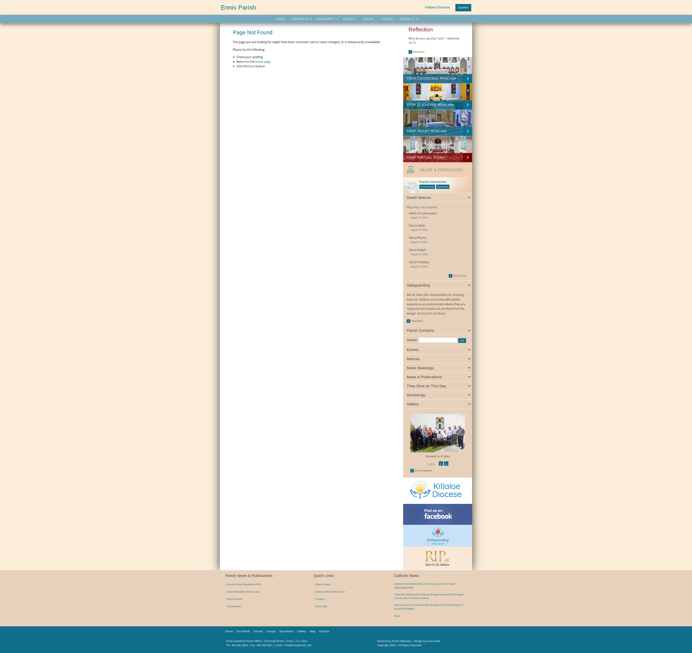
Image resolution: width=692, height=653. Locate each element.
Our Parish (300, 19)
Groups (368, 19)
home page (263, 62)
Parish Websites (401, 641)
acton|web (433, 641)
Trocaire (319, 599)
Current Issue (427, 186)
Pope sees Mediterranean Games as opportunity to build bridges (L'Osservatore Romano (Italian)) (428, 596)
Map (312, 631)
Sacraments (326, 19)
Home (281, 19)
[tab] (437, 197)
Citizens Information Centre (330, 592)
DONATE (463, 7)
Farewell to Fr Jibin (437, 456)
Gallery (387, 19)
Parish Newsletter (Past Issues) (243, 592)
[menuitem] (281, 19)
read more (417, 321)
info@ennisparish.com (298, 645)
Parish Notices (234, 599)
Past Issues (442, 186)
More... (398, 615)
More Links (321, 606)
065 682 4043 (240, 645)
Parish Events (234, 606)
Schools (349, 19)
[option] (437, 436)
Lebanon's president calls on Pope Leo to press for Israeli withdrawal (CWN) (424, 585)
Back (252, 66)
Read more (418, 51)
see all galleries (423, 470)
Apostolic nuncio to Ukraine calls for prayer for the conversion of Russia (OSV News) (428, 606)
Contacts (407, 19)
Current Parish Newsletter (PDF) (244, 584)
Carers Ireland (322, 584)
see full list (459, 275)
